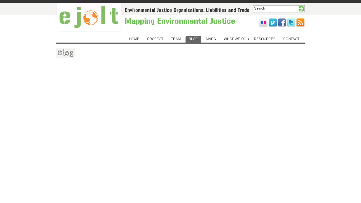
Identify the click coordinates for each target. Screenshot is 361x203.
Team (176, 39)
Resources (265, 39)
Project (155, 39)
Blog (193, 39)
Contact (291, 39)
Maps (211, 39)
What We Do (235, 39)
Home (134, 39)
